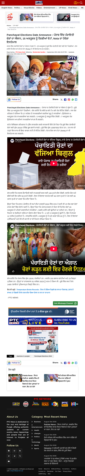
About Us (47, 469)
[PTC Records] (26, 404)
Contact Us (41, 471)
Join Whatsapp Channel (63, 303)
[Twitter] (61, 100)
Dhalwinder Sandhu (39, 52)
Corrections (66, 469)
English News (7, 8)
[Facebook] (65, 99)
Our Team (58, 471)
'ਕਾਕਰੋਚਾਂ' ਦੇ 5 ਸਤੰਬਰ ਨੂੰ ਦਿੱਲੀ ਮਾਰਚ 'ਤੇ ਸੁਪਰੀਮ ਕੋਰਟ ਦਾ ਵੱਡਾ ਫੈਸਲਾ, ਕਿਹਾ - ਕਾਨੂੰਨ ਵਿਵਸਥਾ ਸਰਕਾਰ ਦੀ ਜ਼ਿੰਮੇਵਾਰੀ (60, 461)
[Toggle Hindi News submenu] (78, 7)
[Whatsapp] (72, 99)
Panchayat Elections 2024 (43, 356)
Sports (36, 448)
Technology (36, 442)
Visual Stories (29, 8)
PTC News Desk (20, 52)
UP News (62, 8)
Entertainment (49, 8)
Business (37, 422)
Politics (17, 8)
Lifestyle (37, 433)
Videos (39, 8)
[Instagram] (68, 99)
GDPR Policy (42, 474)
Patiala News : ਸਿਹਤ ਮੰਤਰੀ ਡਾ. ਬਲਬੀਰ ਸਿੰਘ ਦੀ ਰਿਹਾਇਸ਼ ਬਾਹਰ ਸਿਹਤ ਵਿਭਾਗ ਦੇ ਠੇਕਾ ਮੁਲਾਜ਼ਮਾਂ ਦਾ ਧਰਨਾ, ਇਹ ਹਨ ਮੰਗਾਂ (61, 426)
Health (36, 430)
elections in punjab (23, 356)
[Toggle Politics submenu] (21, 7)
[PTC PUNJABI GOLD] (45, 404)
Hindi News (72, 8)
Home (9, 25)
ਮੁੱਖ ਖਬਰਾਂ (15, 25)
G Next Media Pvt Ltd (16, 471)
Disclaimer (50, 471)
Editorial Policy (56, 469)
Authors (73, 469)
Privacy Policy (67, 471)
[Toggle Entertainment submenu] (56, 7)
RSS (49, 474)
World (36, 445)
